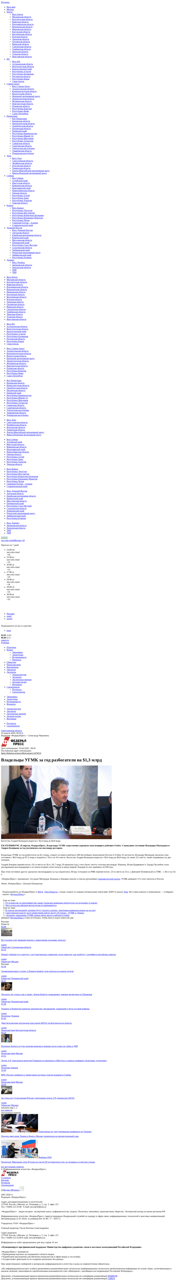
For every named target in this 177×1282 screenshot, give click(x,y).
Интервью (17, 684)
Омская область (19, 193)
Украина (15, 1016)
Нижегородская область (23, 123)
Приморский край (20, 242)
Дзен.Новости (50, 892)
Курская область (20, 37)
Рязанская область (20, 44)
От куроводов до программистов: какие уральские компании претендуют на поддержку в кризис (51, 903)
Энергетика (17, 655)
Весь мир (11, 7)
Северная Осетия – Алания (25, 223)
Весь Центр (17, 14)
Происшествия (14, 665)
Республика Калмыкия (23, 74)
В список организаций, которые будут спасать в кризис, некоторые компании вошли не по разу (50, 910)
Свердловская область (22, 161)
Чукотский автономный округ (26, 252)
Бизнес (10, 650)
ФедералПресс (17, 894)
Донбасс (11, 260)
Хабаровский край (21, 250)
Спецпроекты (13, 687)
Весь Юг (16, 61)
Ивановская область (21, 29)
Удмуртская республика (23, 148)
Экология (11, 669)
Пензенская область (21, 128)
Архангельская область (23, 89)
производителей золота (109, 879)
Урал (9, 156)
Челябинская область (22, 163)
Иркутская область (21, 183)
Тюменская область (21, 168)
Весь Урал (17, 158)
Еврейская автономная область (26, 235)
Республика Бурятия (21, 257)
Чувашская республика (23, 153)
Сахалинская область (22, 247)
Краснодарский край (22, 69)
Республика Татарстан (22, 141)
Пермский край (19, 131)
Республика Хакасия (22, 200)
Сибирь (10, 175)
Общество (11, 662)
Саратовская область (22, 146)
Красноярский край (21, 188)
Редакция (5, 1183)
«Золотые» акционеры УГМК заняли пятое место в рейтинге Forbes (37, 915)
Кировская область (21, 121)
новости (5, 640)
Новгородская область (22, 104)
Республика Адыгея (21, 71)
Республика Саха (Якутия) (24, 245)
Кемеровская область (22, 185)
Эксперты (11, 672)
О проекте (6, 1178)
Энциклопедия (19, 674)
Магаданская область (22, 240)
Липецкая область (20, 39)
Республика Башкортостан (24, 133)
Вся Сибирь (17, 178)
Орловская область (21, 42)
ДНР (14, 272)
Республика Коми (20, 111)
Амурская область (20, 233)
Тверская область (20, 51)
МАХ (40, 892)
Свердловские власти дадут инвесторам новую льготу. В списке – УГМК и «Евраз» (44, 913)
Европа (14, 1068)
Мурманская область (22, 101)
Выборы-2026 (45, 1157)
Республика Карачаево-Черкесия (27, 218)
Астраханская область (22, 64)
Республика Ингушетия (23, 213)
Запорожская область (22, 265)
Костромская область (22, 34)
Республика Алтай (21, 195)
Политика (11, 647)
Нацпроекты (13, 667)
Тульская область (20, 54)
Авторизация (7, 1185)
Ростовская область (21, 76)
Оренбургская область (22, 126)
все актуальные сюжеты (12, 1167)
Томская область (20, 203)
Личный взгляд (19, 682)
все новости (6, 1110)
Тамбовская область (21, 49)
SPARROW (112, 1276)
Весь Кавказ (18, 208)
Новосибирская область (23, 190)
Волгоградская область (23, 66)
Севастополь (18, 81)
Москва (10, 9)
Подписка (17, 689)
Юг (8, 59)
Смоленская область (21, 46)
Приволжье (12, 116)
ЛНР (14, 270)
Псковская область (21, 106)
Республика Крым (20, 79)
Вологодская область (22, 94)
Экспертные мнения (21, 679)
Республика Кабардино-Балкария (28, 215)
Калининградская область (24, 91)
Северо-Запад (13, 84)
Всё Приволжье (19, 118)
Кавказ (10, 205)
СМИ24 (111, 1278)
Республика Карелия (22, 109)
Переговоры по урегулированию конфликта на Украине (65, 1131)
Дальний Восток (14, 228)
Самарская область (21, 143)
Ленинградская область (23, 99)
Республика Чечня (20, 220)
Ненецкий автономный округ (26, 96)
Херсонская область (21, 267)
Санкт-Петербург (20, 113)
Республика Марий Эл (22, 136)
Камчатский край (20, 238)
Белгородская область (22, 19)
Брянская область (20, 22)
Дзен (125, 892)
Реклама (10, 614)
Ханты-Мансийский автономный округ (31, 171)
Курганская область (21, 166)
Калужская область (21, 32)
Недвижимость (19, 657)
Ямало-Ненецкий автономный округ (29, 173)
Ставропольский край (22, 225)
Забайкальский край (21, 255)
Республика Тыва (20, 198)
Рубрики (5, 642)
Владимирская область (23, 24)
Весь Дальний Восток (22, 230)
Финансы (16, 660)
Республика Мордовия (22, 138)
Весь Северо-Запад (21, 86)
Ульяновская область (22, 151)
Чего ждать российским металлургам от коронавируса (31, 905)
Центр (10, 12)
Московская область (21, 17)
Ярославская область (22, 56)
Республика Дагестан (22, 210)
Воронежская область (22, 27)
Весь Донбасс (18, 262)
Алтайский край (20, 180)
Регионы (5, 2)
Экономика (17, 652)
